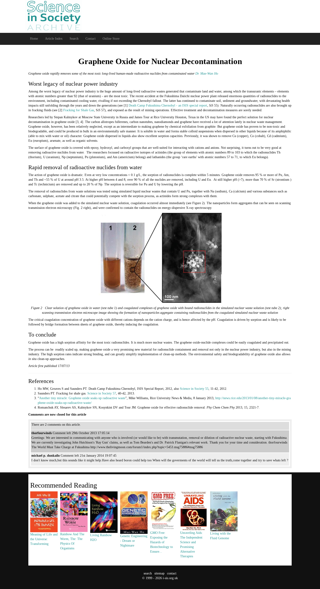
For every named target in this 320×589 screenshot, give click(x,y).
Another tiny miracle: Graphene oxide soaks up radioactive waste (82, 398)
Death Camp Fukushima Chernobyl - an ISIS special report (168, 105)
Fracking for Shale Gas (78, 110)
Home (34, 38)
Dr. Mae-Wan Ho (206, 73)
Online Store (111, 38)
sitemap (159, 573)
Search (74, 38)
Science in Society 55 (194, 388)
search (148, 573)
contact (171, 573)
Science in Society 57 (101, 393)
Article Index (54, 38)
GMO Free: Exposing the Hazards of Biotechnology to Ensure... (161, 542)
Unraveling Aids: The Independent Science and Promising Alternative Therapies (191, 544)
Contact (91, 38)
